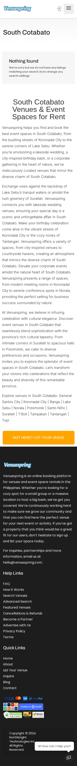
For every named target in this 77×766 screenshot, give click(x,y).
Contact (10, 688)
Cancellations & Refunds (22, 613)
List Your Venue (15, 670)
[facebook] (51, 741)
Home (8, 658)
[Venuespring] (17, 9)
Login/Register (59, 9)
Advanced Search (17, 601)
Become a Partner (18, 619)
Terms (8, 637)
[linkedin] (65, 741)
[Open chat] (69, 758)
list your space (21, 541)
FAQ (6, 583)
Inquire (8, 676)
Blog (6, 682)
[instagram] (58, 741)
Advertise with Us (17, 625)
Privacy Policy (14, 631)
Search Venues (15, 595)
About (8, 664)
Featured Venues (17, 607)
